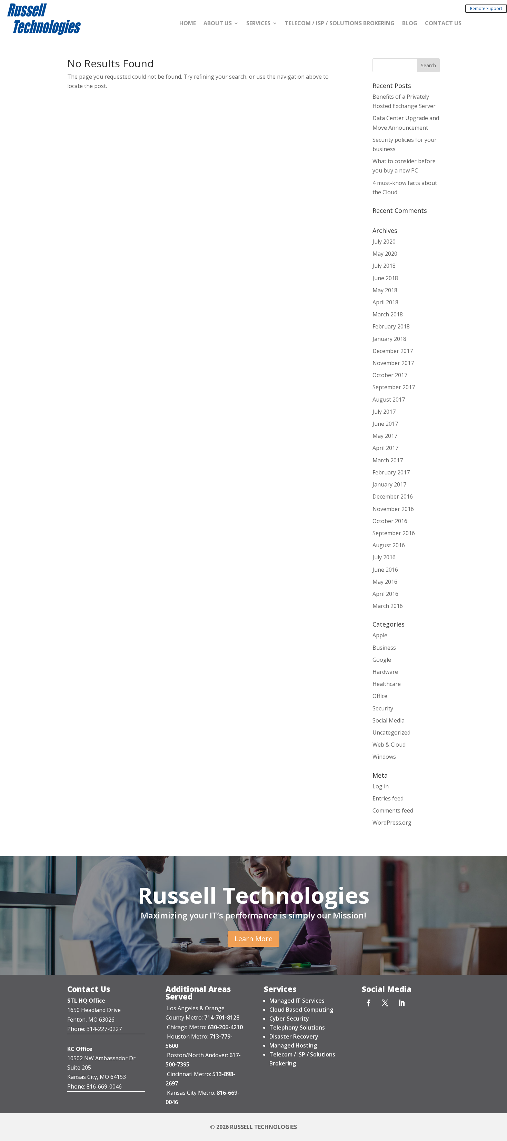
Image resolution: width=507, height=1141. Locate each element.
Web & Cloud (389, 744)
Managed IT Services (297, 1000)
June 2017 (385, 423)
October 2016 (389, 521)
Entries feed (388, 798)
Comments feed (392, 810)
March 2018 (387, 314)
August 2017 (388, 399)
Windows (384, 756)
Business (384, 647)
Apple (379, 635)
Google (381, 659)
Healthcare (386, 684)
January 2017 (389, 484)
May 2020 (384, 253)
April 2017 (385, 448)
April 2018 (385, 302)
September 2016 (393, 533)
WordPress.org (391, 822)
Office (379, 696)
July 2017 (384, 411)
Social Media (388, 720)
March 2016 (387, 606)
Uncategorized (391, 732)
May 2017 (384, 436)
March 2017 (387, 460)
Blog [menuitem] (409, 24)
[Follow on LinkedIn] (401, 1002)
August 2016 (388, 545)
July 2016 (384, 557)
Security (382, 708)
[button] (428, 65)
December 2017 (392, 351)
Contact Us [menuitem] (443, 24)
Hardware (385, 672)
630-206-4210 (225, 1027)
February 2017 (391, 472)
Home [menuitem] (187, 24)
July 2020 (384, 241)
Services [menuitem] (258, 24)
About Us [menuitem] (217, 24)
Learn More (253, 938)
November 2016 (393, 509)
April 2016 (385, 594)
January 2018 (389, 339)
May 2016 (384, 582)
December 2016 (392, 496)
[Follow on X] (384, 1002)
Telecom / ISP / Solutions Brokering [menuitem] (340, 24)
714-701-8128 (221, 1017)
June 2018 (385, 278)
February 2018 (391, 326)
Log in (380, 786)
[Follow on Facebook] (368, 1002)
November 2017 (393, 363)
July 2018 (384, 265)
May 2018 (384, 290)
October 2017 (389, 375)
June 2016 (385, 569)
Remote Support (486, 8)
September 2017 (393, 387)
